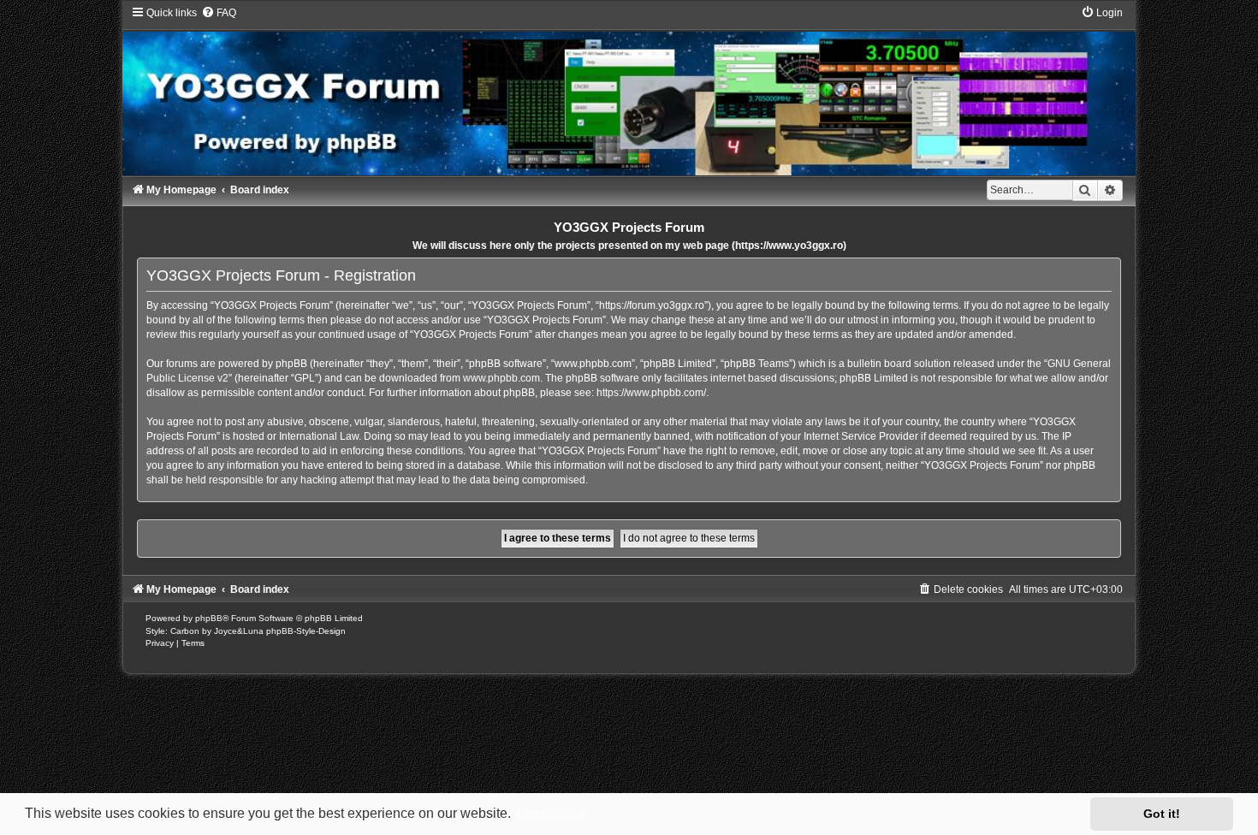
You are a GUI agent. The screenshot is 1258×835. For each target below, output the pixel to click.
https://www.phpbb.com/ (651, 393)
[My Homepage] (629, 90)
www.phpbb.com (501, 378)
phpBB (209, 618)
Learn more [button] (551, 813)
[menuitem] (218, 13)
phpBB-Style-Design (306, 631)
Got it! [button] (1161, 813)
